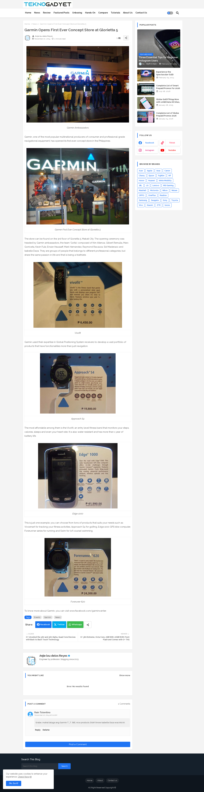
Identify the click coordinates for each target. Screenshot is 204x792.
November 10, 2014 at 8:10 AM (45, 715)
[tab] (28, 13)
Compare (103, 12)
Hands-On (90, 12)
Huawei (151, 181)
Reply (37, 730)
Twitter (61, 624)
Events (37, 617)
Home (28, 12)
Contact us (112, 780)
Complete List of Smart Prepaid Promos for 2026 (168, 86)
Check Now (23, 777)
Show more (124, 675)
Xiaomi (150, 205)
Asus (158, 171)
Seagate (155, 200)
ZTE (159, 205)
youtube (172, 150)
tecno (167, 205)
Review (47, 12)
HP (169, 176)
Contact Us (141, 12)
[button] (170, 12)
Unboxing (77, 12)
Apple (149, 171)
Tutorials (115, 12)
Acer (141, 171)
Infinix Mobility (165, 181)
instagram (149, 150)
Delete (46, 730)
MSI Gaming (168, 185)
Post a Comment (78, 744)
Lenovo (155, 185)
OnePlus (152, 195)
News (37, 12)
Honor (141, 181)
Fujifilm (161, 176)
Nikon (165, 190)
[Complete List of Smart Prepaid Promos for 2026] (145, 89)
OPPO (141, 195)
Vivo (141, 205)
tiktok (172, 143)
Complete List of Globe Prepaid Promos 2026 (167, 114)
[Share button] (87, 624)
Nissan (174, 190)
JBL (140, 185)
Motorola (154, 190)
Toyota (174, 200)
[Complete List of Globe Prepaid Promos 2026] (145, 117)
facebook (149, 143)
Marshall (142, 190)
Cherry (142, 176)
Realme (163, 195)
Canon (167, 171)
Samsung (143, 200)
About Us (127, 12)
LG (147, 185)
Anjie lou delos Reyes (53, 655)
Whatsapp (77, 624)
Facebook (45, 624)
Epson (151, 176)
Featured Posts (61, 12)
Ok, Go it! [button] (13, 783)
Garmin (47, 617)
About (100, 780)
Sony (165, 200)
